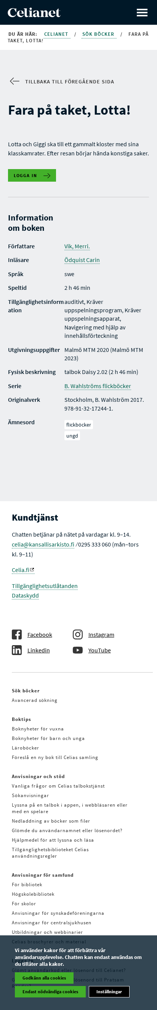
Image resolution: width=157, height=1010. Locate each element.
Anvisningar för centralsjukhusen (51, 922)
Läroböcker (25, 748)
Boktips (21, 719)
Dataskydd (25, 595)
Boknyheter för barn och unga (48, 738)
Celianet (57, 34)
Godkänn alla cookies (44, 978)
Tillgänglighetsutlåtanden (45, 586)
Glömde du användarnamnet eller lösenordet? (67, 830)
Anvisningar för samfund (43, 875)
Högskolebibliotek (33, 894)
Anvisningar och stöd (38, 776)
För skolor (24, 903)
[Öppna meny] (142, 12)
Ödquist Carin (82, 260)
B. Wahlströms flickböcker (97, 386)
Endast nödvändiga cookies (50, 991)
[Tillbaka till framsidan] (34, 15)
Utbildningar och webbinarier (47, 932)
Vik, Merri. (77, 246)
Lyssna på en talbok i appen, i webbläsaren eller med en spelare (70, 808)
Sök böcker (99, 34)
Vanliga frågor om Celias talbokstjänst (58, 786)
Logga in (25, 175)
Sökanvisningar (30, 795)
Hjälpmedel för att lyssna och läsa (53, 840)
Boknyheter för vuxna (38, 729)
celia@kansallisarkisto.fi (43, 544)
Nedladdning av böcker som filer (51, 821)
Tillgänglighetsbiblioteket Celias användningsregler (50, 852)
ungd (72, 435)
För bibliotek (27, 884)
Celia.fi (20, 570)
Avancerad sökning (35, 700)
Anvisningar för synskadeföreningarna (58, 913)
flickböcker (78, 424)
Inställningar (109, 991)
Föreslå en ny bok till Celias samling (55, 757)
